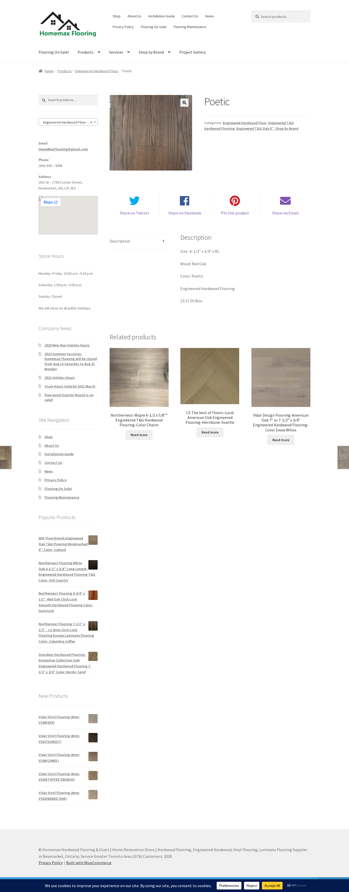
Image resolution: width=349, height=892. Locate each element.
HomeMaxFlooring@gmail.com (63, 149)
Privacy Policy (123, 27)
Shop (117, 16)
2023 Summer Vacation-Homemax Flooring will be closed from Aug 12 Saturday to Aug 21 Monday (70, 361)
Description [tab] (120, 241)
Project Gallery (192, 52)
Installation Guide (161, 16)
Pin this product (235, 212)
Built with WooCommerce (88, 862)
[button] (184, 103)
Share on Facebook (184, 212)
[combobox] (68, 122)
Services (116, 52)
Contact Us (190, 16)
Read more (139, 434)
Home (49, 71)
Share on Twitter (134, 212)
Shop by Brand (151, 52)
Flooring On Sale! (154, 27)
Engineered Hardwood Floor (96, 71)
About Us (134, 16)
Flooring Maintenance (190, 27)
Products (86, 52)
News (209, 16)
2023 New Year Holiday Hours (67, 345)
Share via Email (285, 212)
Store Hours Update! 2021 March (69, 386)
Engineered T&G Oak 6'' (255, 128)
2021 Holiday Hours (59, 377)
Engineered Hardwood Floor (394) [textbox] (68, 122)
